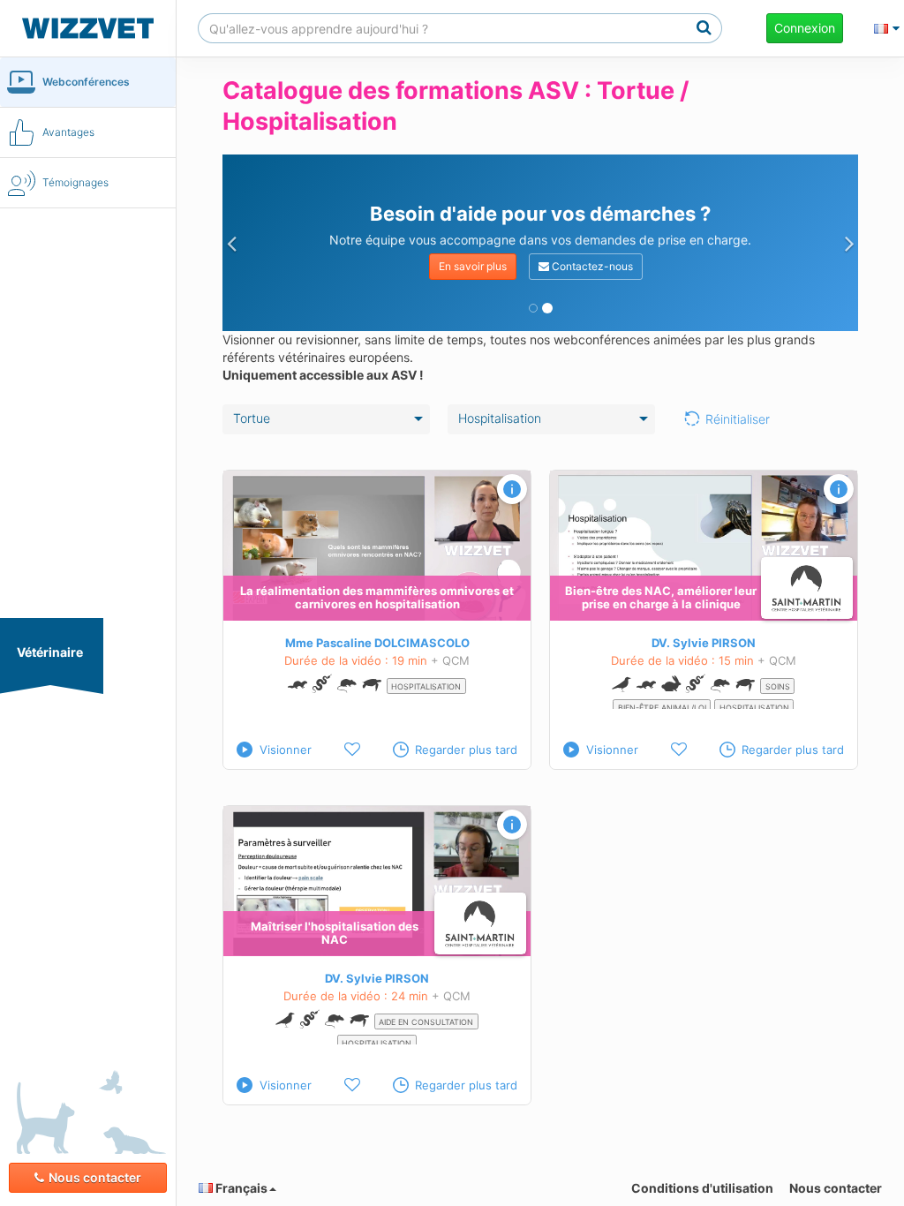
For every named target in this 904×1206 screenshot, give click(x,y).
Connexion (804, 27)
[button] (231, 243)
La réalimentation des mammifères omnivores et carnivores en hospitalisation (377, 598)
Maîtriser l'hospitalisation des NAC (334, 933)
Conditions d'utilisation (702, 1187)
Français (240, 1187)
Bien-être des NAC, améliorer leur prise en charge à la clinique (661, 598)
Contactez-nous (591, 266)
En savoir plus (473, 266)
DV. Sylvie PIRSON (704, 643)
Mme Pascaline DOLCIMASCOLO (377, 643)
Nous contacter (95, 1177)
